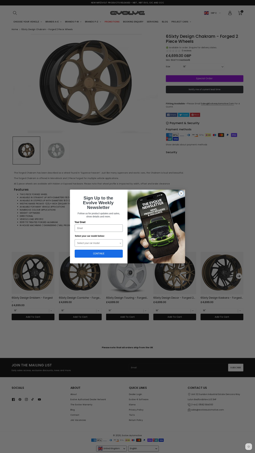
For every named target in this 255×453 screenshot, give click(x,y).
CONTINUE (98, 253)
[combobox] (98, 243)
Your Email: (80, 222)
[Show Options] (120, 243)
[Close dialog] (181, 193)
